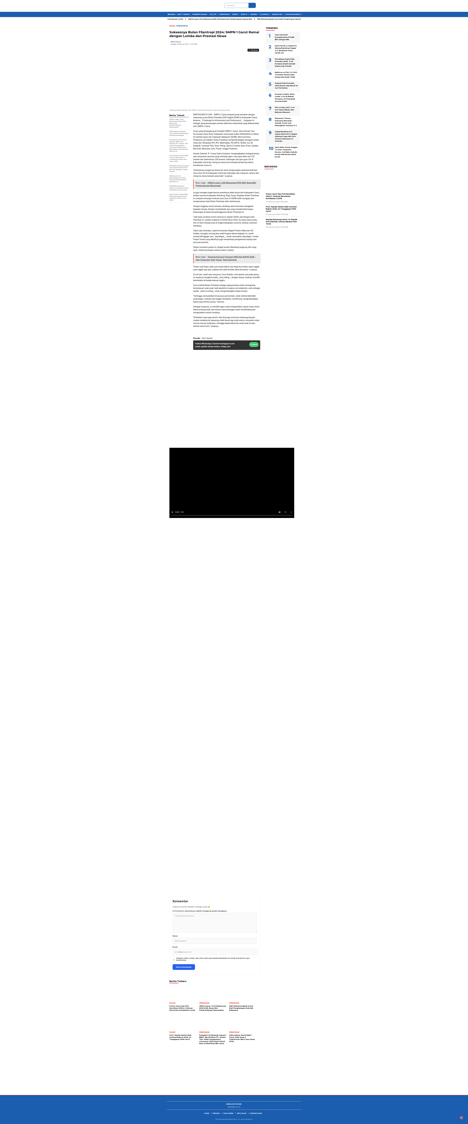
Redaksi (216, 1113)
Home (206, 1113)
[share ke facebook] (238, 44)
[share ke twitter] (243, 44)
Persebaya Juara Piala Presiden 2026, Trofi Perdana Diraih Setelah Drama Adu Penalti (285, 62)
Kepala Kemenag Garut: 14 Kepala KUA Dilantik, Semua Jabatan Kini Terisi (281, 221)
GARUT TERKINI (183, 14)
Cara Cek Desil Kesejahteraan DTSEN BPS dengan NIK (284, 37)
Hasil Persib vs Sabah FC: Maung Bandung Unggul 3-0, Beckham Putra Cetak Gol (286, 49)
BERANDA (171, 14)
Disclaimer (228, 1113)
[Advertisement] (73, 1075)
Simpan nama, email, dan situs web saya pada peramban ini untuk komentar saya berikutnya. (212, 959)
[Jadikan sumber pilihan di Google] (233, 44)
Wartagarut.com (234, 1107)
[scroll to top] (452, 1120)
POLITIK (213, 14)
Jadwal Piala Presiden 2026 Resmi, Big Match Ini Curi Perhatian (286, 85)
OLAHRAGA (264, 14)
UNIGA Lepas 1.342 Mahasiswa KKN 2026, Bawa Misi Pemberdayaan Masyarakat (186, 19)
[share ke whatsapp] (248, 44)
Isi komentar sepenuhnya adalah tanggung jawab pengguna (200, 911)
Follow (254, 344)
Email (175, 947)
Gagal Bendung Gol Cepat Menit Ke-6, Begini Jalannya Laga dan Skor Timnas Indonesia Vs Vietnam (286, 136)
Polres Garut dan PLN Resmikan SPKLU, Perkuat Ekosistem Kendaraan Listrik (280, 196)
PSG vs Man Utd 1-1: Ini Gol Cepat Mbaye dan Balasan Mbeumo (285, 109)
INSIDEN (253, 14)
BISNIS (235, 14)
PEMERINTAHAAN (199, 14)
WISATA (244, 14)
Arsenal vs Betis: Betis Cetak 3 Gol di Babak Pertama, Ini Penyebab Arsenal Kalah (285, 97)
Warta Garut (176, 42)
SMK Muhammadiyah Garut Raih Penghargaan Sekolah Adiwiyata (249, 19)
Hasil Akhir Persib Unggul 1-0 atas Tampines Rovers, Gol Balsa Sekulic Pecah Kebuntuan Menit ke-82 (286, 152)
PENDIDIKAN (224, 14)
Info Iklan (241, 1113)
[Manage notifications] (461, 1118)
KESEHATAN (277, 14)
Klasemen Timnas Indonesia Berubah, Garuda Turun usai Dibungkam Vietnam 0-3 (286, 121)
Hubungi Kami (256, 1113)
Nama (175, 936)
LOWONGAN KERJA (292, 14)
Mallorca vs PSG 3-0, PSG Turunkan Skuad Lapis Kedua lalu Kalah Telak (286, 74)
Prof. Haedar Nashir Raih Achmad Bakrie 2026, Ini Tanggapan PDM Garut (281, 209)
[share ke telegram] (253, 44)
